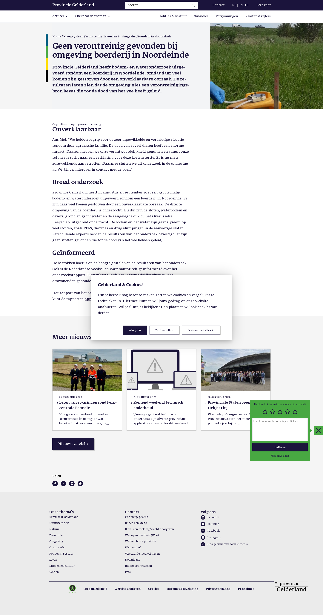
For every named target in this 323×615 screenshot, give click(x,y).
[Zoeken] (193, 5)
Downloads (132, 559)
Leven (53, 559)
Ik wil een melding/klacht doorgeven (149, 529)
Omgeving (56, 541)
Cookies (153, 589)
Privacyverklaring (218, 589)
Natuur (54, 529)
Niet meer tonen (280, 455)
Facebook (213, 530)
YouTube (213, 524)
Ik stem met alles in (201, 330)
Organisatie (56, 547)
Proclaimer (246, 589)
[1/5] (265, 411)
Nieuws (68, 36)
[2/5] (272, 411)
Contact (219, 5)
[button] (60, 16)
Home (56, 36)
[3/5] (280, 411)
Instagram (214, 537)
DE (247, 5)
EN (241, 5)
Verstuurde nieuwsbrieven (142, 554)
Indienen (280, 447)
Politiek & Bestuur (173, 16)
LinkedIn (213, 517)
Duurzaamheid (59, 523)
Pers (128, 572)
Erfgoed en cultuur (62, 566)
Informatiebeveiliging (182, 589)
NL (234, 5)
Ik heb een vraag (136, 523)
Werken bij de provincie (140, 541)
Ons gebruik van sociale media (227, 544)
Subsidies (201, 16)
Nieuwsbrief (133, 547)
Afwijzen (135, 330)
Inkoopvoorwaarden (138, 566)
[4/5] (287, 411)
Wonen (54, 572)
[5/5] (295, 411)
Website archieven (128, 589)
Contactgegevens (136, 517)
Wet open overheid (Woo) (142, 535)
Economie (56, 535)
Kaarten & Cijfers (258, 16)
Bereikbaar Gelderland (64, 517)
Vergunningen (227, 16)
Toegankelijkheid (95, 589)
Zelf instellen (164, 330)
